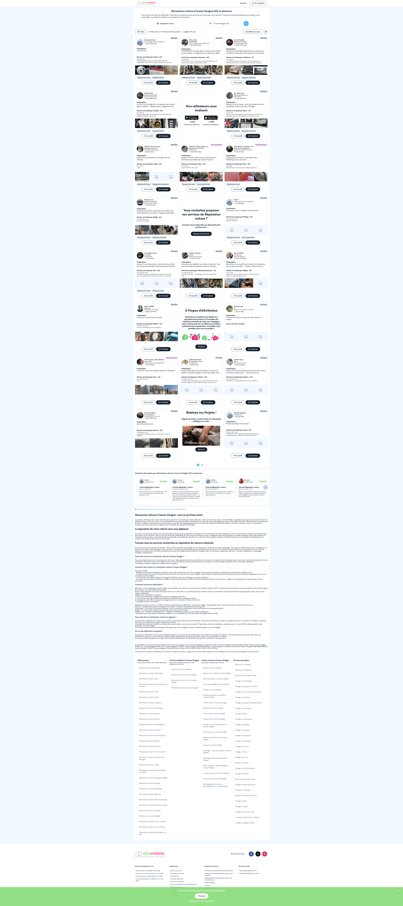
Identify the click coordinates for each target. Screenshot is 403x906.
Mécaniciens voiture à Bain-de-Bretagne (153, 800)
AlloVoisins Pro (174, 876)
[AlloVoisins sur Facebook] (251, 853)
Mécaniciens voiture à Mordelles (150, 789)
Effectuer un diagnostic (243, 670)
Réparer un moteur (242, 763)
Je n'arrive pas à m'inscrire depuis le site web (149, 876)
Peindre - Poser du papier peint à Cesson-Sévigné (214, 725)
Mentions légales (210, 883)
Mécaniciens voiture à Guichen (150, 730)
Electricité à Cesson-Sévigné (213, 708)
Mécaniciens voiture (159, 509)
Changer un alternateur (243, 708)
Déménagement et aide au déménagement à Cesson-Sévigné (215, 785)
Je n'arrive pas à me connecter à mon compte (149, 873)
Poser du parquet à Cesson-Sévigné (215, 679)
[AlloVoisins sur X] (257, 853)
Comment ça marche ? (177, 873)
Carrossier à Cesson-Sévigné (181, 669)
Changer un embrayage (243, 681)
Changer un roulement (243, 741)
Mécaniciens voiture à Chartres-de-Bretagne (151, 758)
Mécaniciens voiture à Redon (149, 741)
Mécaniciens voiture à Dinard (149, 713)
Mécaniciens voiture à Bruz (148, 679)
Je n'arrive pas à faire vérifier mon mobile (148, 871)
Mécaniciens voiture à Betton (149, 719)
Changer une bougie (242, 724)
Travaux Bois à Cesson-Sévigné (214, 719)
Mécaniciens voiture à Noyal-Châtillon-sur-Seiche (152, 771)
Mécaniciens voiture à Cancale (150, 810)
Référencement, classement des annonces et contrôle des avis (218, 879)
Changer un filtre (241, 752)
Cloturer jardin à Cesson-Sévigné (214, 779)
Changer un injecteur (242, 730)
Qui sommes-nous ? (176, 871)
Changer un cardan (242, 774)
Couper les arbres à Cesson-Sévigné (216, 773)
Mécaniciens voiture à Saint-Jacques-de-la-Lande (153, 685)
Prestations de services (145, 509)
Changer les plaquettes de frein (246, 686)
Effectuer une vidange (243, 664)
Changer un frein (241, 801)
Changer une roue (241, 757)
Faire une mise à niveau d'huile (245, 675)
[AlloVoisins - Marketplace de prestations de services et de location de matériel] (146, 4)
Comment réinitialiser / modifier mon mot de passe (149, 880)
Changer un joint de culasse (245, 768)
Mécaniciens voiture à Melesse (150, 794)
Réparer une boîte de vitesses (246, 795)
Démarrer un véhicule (242, 790)
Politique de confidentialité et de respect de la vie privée (219, 874)
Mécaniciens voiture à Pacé (148, 697)
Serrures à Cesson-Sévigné (212, 745)
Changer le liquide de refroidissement (248, 703)
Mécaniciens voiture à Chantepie (150, 708)
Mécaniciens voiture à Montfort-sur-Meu (153, 805)
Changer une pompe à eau (244, 812)
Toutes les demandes (176, 879)
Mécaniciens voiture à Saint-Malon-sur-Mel (152, 833)
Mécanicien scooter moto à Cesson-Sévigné (184, 681)
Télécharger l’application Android (249, 873)
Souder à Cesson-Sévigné (212, 690)
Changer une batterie (242, 697)
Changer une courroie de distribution (248, 692)
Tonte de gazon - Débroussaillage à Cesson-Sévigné (215, 767)
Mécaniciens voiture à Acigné (149, 783)
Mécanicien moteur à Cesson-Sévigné (184, 688)
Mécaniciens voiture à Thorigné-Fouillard (153, 778)
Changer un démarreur (243, 735)
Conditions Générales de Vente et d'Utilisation (219, 871)
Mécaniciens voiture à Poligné (149, 816)
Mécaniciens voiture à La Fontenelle (152, 827)
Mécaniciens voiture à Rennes (149, 668)
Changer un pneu (241, 714)
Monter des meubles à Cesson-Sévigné (217, 673)
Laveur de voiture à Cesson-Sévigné (184, 675)
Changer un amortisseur (243, 719)
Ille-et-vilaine (170, 509)
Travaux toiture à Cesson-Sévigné (215, 703)
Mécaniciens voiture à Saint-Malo (150, 673)
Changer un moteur (242, 746)
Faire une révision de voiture (245, 779)
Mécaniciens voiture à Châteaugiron (152, 724)
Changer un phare (241, 806)
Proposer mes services (177, 881)
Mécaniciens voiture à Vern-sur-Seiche (152, 752)
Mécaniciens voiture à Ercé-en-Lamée (152, 821)
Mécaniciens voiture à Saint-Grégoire (152, 735)
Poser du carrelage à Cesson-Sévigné (216, 684)
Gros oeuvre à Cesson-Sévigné (214, 713)
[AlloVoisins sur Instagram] (264, 853)
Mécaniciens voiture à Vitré (148, 692)
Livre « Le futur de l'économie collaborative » (183, 884)
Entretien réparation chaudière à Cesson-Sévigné (214, 696)
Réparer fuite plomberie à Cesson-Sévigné (215, 738)
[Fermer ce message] (398, 891)
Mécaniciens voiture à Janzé (149, 765)
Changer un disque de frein (244, 823)
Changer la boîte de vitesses (245, 785)
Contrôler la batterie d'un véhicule (247, 817)
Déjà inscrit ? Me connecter (201, 901)
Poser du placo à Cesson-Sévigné (215, 732)
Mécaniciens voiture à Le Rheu (150, 746)
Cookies (207, 885)
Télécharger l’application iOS (247, 871)
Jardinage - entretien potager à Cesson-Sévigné (217, 751)
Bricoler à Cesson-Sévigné (212, 668)
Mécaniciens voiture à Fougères (150, 703)
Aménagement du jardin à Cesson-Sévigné (215, 759)
